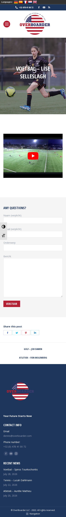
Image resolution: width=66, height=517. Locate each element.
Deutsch (16, 2)
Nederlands (30, 2)
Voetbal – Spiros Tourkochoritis (20, 469)
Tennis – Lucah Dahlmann (17, 480)
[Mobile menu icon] (6, 24)
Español (21, 2)
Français (25, 2)
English (35, 2)
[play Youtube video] (33, 156)
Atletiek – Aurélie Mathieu (17, 491)
